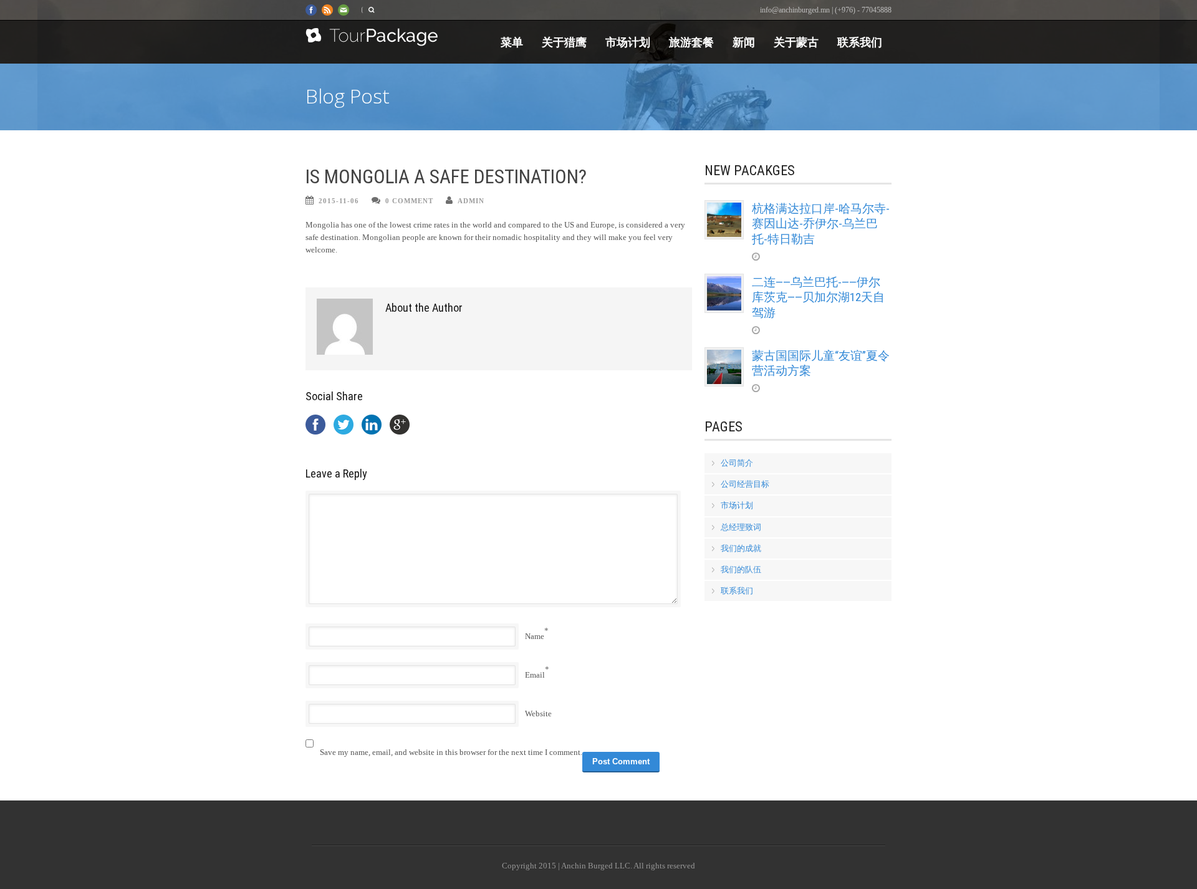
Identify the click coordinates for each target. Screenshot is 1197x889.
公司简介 (737, 463)
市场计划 (627, 41)
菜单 (512, 41)
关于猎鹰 (564, 41)
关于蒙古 (796, 41)
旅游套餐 (691, 41)
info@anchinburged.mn (795, 10)
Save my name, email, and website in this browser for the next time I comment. (451, 752)
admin (471, 200)
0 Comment (409, 200)
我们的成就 (741, 548)
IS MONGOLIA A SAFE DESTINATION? (446, 176)
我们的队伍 (741, 569)
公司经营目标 (745, 484)
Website (538, 713)
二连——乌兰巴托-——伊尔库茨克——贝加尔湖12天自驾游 (818, 297)
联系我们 (859, 41)
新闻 (744, 41)
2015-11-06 (339, 200)
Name (534, 636)
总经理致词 (741, 527)
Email (535, 675)
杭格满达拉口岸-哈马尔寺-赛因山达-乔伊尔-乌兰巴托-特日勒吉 (821, 223)
